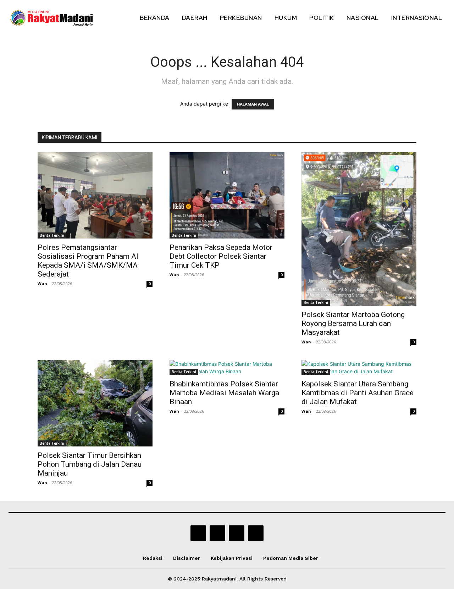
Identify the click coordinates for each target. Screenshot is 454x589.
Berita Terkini (52, 235)
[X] (236, 533)
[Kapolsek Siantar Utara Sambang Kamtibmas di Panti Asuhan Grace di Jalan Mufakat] (358, 367)
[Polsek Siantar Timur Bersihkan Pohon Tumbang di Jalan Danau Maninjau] (95, 403)
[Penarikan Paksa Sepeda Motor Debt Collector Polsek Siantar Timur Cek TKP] (227, 195)
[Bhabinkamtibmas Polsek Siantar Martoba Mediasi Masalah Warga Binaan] (227, 367)
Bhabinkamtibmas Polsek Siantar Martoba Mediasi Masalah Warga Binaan (224, 393)
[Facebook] (198, 533)
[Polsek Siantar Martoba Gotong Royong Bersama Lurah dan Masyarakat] (358, 229)
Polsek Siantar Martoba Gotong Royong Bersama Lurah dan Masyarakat (353, 323)
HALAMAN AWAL (253, 104)
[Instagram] (217, 533)
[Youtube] (256, 533)
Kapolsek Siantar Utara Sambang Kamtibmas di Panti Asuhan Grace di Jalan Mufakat (357, 393)
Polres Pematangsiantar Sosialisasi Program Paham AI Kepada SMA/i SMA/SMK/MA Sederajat (88, 260)
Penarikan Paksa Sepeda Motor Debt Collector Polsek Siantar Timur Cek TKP (221, 256)
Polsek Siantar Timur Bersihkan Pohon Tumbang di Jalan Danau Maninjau (90, 464)
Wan (42, 283)
